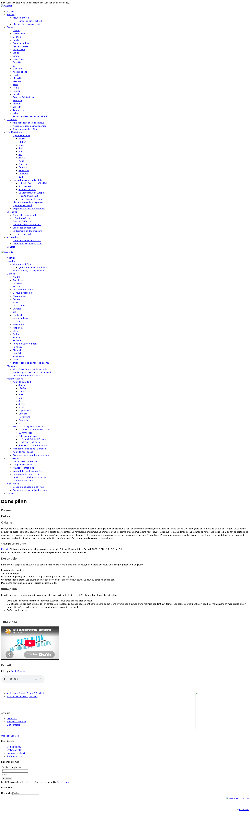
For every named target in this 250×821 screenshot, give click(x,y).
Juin (20, 154)
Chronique (12, 211)
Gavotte (17, 62)
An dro (16, 30)
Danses (11, 27)
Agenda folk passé (22, 205)
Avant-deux (19, 33)
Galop (16, 56)
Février (22, 141)
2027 (21, 176)
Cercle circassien (21, 46)
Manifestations (14, 132)
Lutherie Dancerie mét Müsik (33, 183)
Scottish (17, 106)
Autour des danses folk (24, 215)
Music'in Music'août (28, 196)
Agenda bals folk (21, 135)
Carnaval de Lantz (22, 43)
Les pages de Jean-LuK (24, 227)
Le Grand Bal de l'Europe (31, 192)
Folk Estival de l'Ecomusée (32, 199)
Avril (21, 148)
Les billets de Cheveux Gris (27, 224)
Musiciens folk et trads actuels (28, 122)
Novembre (24, 170)
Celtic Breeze (18, 671)
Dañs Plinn (18, 59)
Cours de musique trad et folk (28, 243)
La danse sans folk (22, 234)
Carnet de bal (14, 746)
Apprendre (12, 237)
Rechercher (6, 793)
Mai (20, 151)
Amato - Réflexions (23, 221)
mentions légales (10, 735)
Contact (11, 246)
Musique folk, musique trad (26, 24)
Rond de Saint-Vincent (24, 97)
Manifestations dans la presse (28, 202)
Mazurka (17, 81)
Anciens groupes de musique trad (29, 126)
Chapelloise (19, 49)
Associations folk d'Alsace (26, 129)
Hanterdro (18, 68)
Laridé (16, 75)
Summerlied (25, 186)
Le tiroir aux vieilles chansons (27, 231)
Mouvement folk (21, 17)
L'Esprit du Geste (22, 218)
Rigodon (17, 94)
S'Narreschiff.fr (14, 750)
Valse (16, 113)
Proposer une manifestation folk (29, 208)
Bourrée (17, 36)
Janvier (22, 138)
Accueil (10, 11)
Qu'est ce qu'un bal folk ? (31, 21)
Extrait (5, 549)
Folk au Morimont (27, 189)
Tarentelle (18, 110)
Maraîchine (18, 78)
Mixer (15, 84)
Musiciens (12, 119)
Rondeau (17, 100)
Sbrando (17, 103)
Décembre (24, 173)
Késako (10, 14)
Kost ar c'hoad (20, 71)
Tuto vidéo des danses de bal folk (30, 116)
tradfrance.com (14, 756)
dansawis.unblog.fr (16, 753)
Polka (16, 87)
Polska (16, 91)
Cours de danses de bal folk (27, 240)
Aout (21, 161)
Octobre (23, 167)
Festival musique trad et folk (27, 180)
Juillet (22, 157)
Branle (16, 40)
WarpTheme (62, 782)
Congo (16, 52)
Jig (14, 65)
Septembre (24, 164)
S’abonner (7, 778)
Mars (21, 145)
